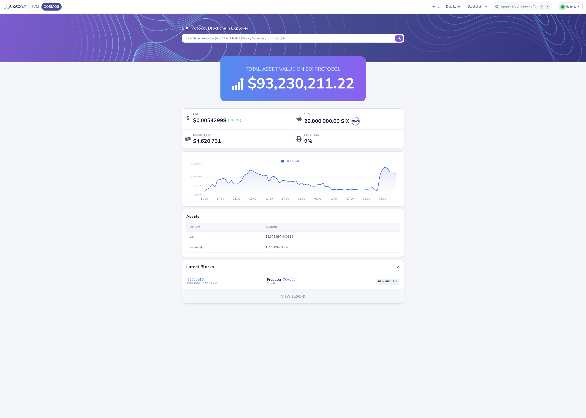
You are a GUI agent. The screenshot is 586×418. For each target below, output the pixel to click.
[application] (293, 179)
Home (435, 7)
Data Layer (453, 7)
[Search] (399, 38)
